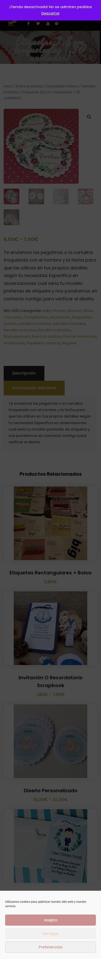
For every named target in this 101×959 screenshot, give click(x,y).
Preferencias (51, 947)
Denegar (50, 933)
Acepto (50, 920)
